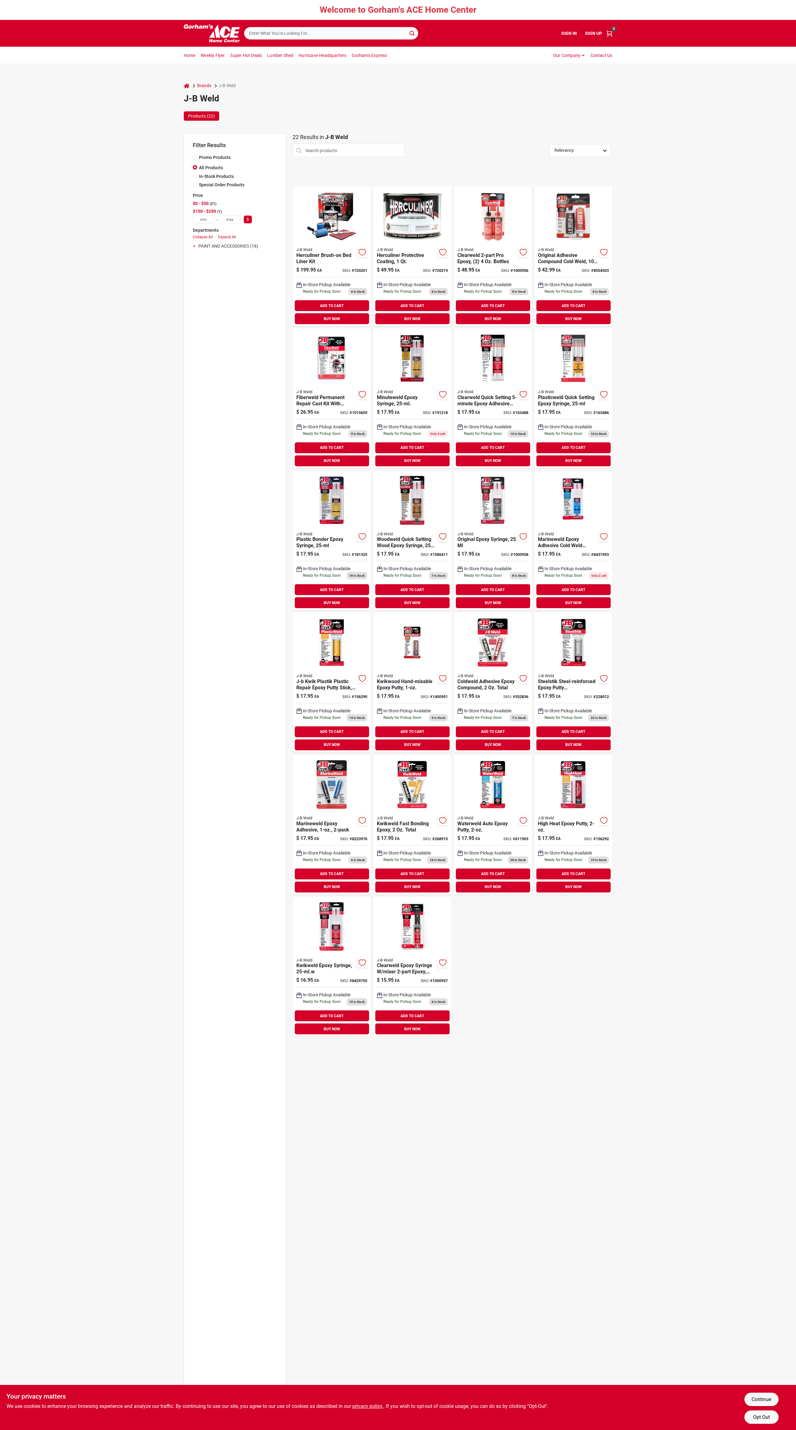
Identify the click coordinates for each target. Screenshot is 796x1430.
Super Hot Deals (246, 55)
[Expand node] (195, 246)
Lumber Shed (280, 55)
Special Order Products (221, 184)
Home (190, 55)
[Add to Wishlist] (362, 252)
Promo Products (215, 157)
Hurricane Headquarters (322, 55)
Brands (204, 85)
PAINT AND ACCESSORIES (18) (228, 246)
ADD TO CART (332, 306)
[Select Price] (248, 219)
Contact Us (601, 55)
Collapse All (203, 237)
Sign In (569, 33)
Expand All (227, 237)
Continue (761, 1399)
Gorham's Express (369, 55)
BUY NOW (332, 319)
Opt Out (761, 1417)
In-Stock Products (216, 176)
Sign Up (593, 33)
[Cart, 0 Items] (609, 33)
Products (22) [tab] (201, 116)
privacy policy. (367, 1406)
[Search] (412, 33)
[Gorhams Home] (212, 33)
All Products (211, 167)
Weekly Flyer (213, 55)
